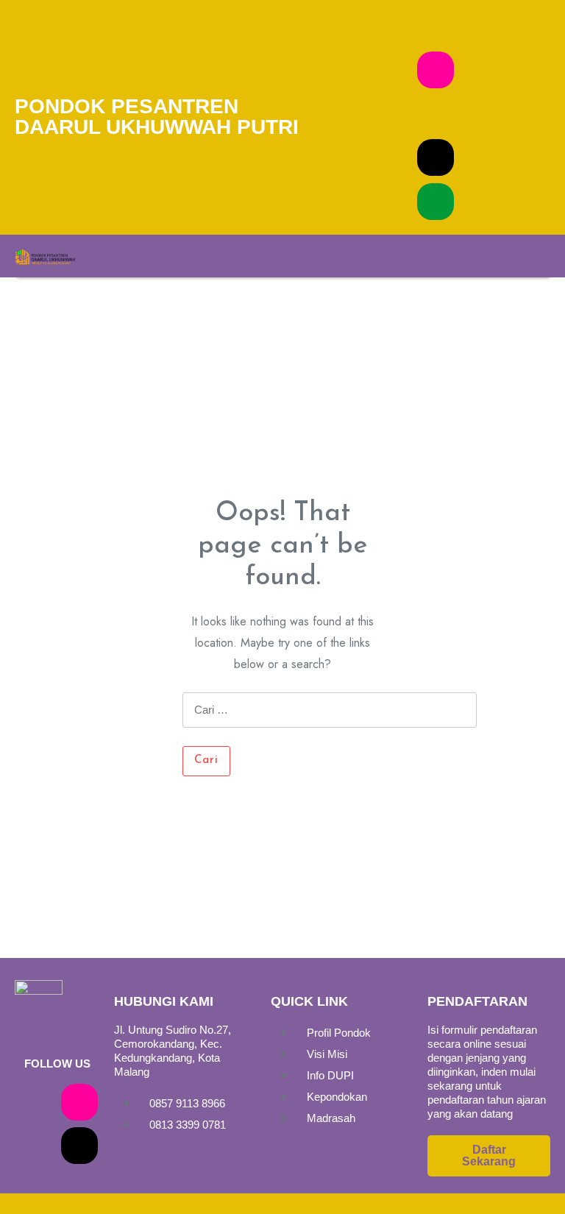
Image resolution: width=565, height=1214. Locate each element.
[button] (323, 256)
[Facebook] (435, 25)
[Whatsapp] (435, 201)
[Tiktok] (435, 157)
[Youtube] (435, 114)
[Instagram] (435, 70)
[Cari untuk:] (329, 719)
